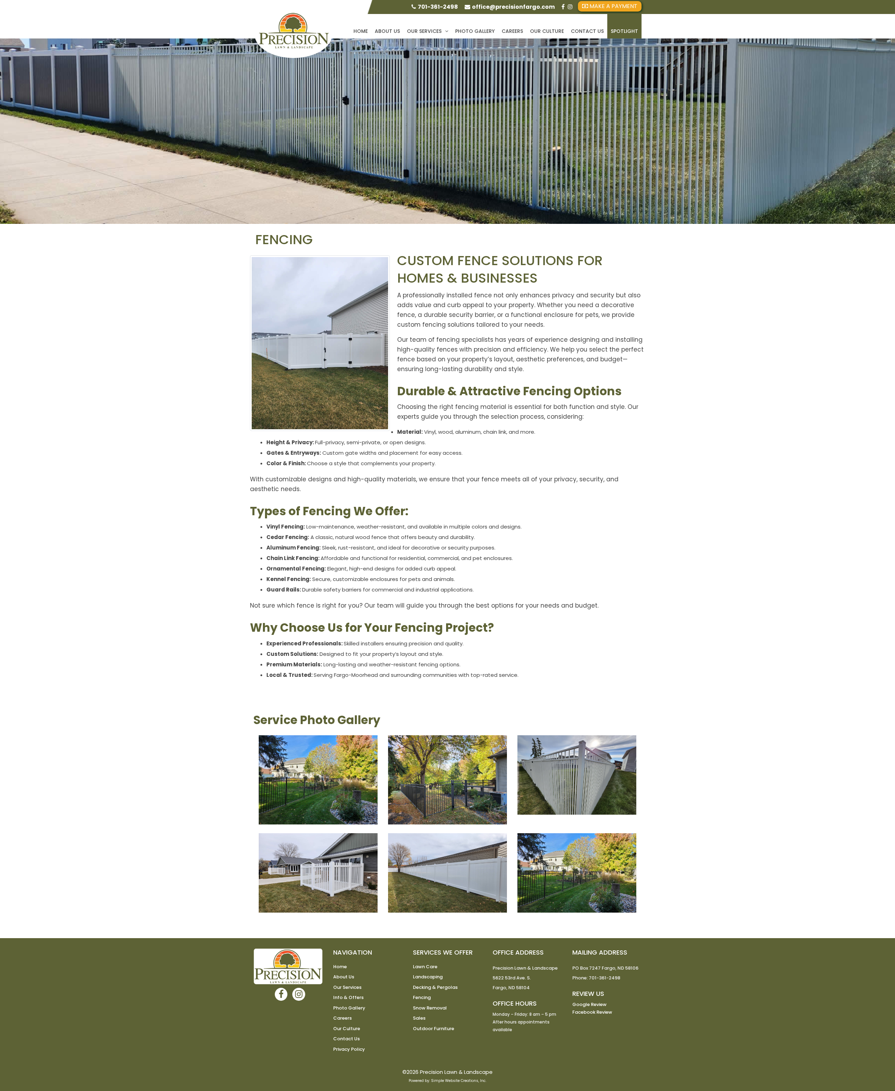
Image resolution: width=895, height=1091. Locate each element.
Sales (419, 1018)
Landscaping (428, 976)
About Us (387, 31)
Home (360, 31)
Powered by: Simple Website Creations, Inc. (447, 1080)
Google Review (589, 1004)
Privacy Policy (349, 1049)
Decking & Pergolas (435, 987)
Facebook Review (592, 1012)
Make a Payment (612, 6)
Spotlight (624, 31)
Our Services (424, 31)
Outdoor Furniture (433, 1028)
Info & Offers (348, 997)
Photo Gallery (475, 31)
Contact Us (587, 31)
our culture (547, 31)
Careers (512, 31)
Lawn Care (425, 966)
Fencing (422, 997)
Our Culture (346, 1028)
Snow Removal (430, 1008)
